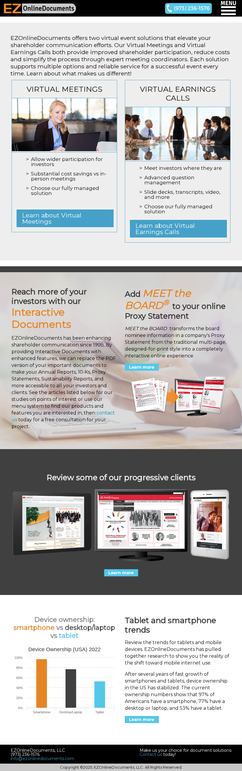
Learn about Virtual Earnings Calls (165, 229)
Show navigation (228, 8)
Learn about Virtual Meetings (51, 218)
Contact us (151, 754)
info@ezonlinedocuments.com (42, 758)
